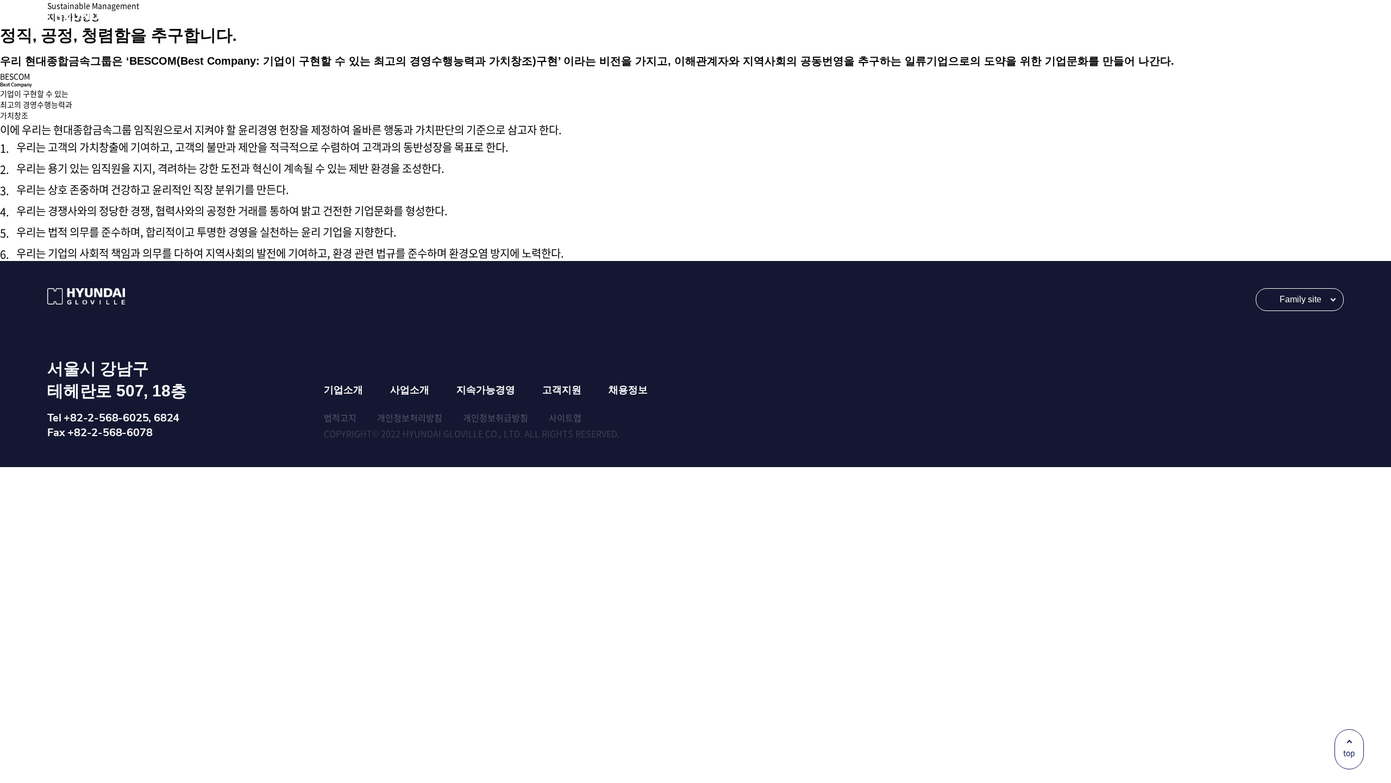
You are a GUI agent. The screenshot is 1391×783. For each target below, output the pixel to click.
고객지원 (561, 389)
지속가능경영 (485, 389)
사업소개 (409, 389)
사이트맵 (565, 417)
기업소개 (343, 389)
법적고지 (340, 417)
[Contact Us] (1250, 17)
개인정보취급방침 (495, 417)
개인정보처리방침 (409, 417)
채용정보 (628, 389)
